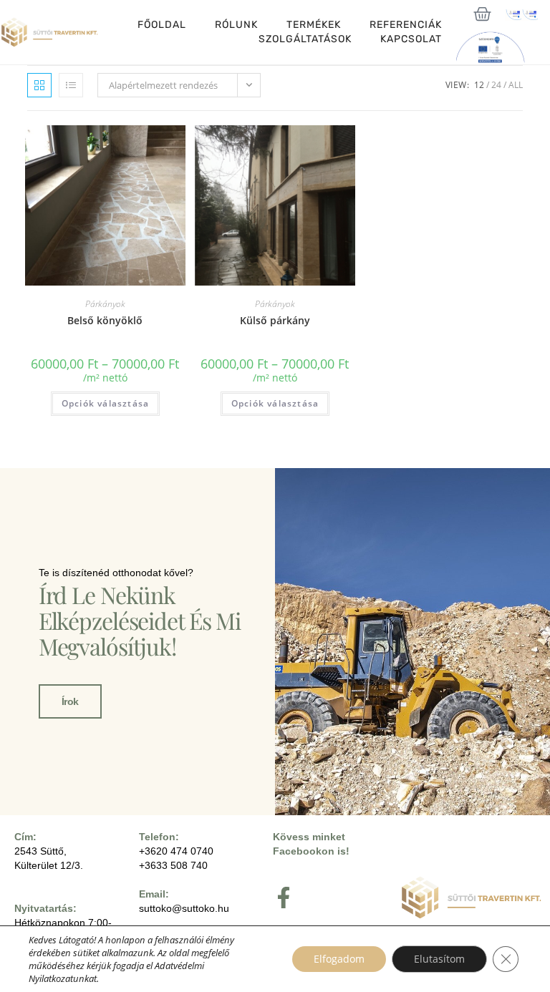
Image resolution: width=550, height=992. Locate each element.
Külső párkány (275, 320)
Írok (70, 701)
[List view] (71, 85)
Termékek (313, 25)
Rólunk (236, 25)
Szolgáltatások (305, 39)
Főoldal (162, 25)
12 (479, 85)
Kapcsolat (411, 39)
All (515, 85)
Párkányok (105, 304)
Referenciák (406, 25)
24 (496, 85)
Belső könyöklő (105, 320)
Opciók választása (105, 403)
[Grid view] (39, 85)
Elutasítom (439, 959)
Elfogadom (339, 959)
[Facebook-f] (283, 897)
